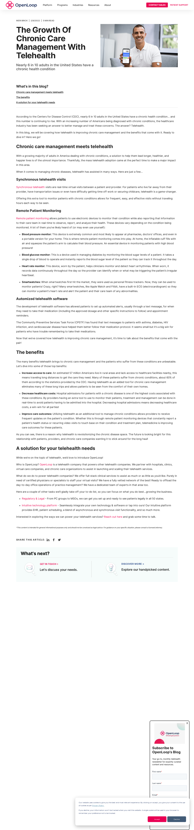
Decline (177, 819)
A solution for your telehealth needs (35, 102)
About (107, 5)
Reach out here (113, 516)
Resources (93, 5)
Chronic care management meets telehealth (39, 92)
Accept (157, 819)
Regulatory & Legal (33, 498)
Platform (47, 5)
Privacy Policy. (98, 805)
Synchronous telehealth (30, 187)
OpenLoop (46, 464)
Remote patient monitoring (32, 218)
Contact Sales (157, 5)
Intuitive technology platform (39, 505)
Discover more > (132, 563)
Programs (62, 5)
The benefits (23, 97)
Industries (78, 5)
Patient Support (179, 5)
